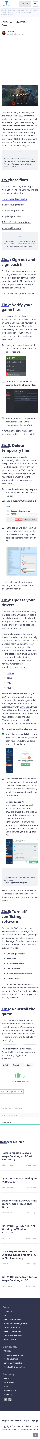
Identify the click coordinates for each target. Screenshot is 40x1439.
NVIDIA (10, 672)
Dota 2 (5, 1065)
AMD (9, 682)
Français (25, 1420)
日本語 (35, 1420)
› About (6, 1378)
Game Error (17, 1065)
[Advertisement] (20, 57)
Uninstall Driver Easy (13, 1335)
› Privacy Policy (9, 1390)
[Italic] (4, 1115)
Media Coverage (11, 1359)
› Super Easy (8, 1394)
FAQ (5, 1315)
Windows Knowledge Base (15, 1323)
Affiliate (7, 1351)
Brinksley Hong (7, 1165)
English (5, 1420)
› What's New (8, 1382)
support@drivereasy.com (18, 883)
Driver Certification (12, 1327)
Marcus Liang (7, 1238)
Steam (29, 1065)
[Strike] (9, 1115)
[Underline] (7, 1115)
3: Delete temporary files (13, 210)
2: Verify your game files (13, 204)
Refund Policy (10, 1339)
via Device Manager (20, 640)
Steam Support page (11, 167)
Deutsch (15, 1420)
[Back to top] (35, 1435)
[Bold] (2, 1115)
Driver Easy (25, 706)
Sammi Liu (6, 1264)
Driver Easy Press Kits (13, 1363)
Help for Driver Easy (12, 1319)
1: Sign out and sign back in (14, 199)
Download (10, 729)
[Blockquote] (16, 1115)
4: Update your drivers (12, 216)
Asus (9, 687)
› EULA (6, 1386)
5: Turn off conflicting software (16, 222)
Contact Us (8, 1311)
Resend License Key (12, 1331)
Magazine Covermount (13, 1355)
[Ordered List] (12, 1115)
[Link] (21, 1115)
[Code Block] (19, 1115)
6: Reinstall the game (11, 228)
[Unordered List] (14, 1115)
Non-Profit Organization (14, 1367)
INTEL (9, 677)
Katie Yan (10, 31)
